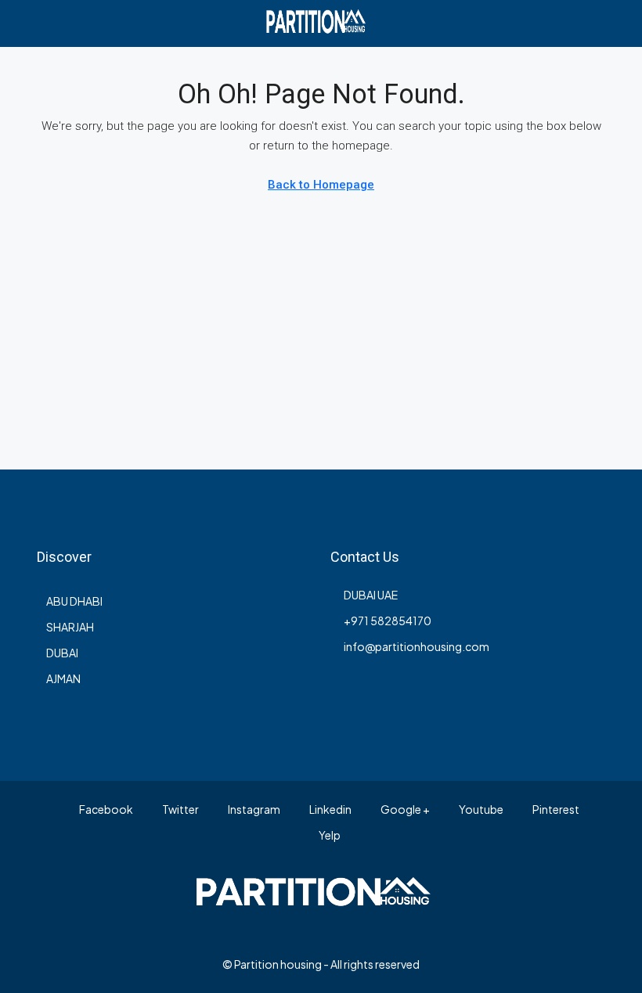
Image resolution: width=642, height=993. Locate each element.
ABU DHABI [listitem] (74, 601)
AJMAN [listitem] (63, 678)
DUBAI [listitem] (62, 653)
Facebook (105, 809)
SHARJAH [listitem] (70, 627)
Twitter (179, 809)
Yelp (329, 835)
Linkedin (330, 809)
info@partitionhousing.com (416, 646)
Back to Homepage (321, 185)
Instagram (253, 809)
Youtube (480, 809)
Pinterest (555, 809)
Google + (404, 809)
